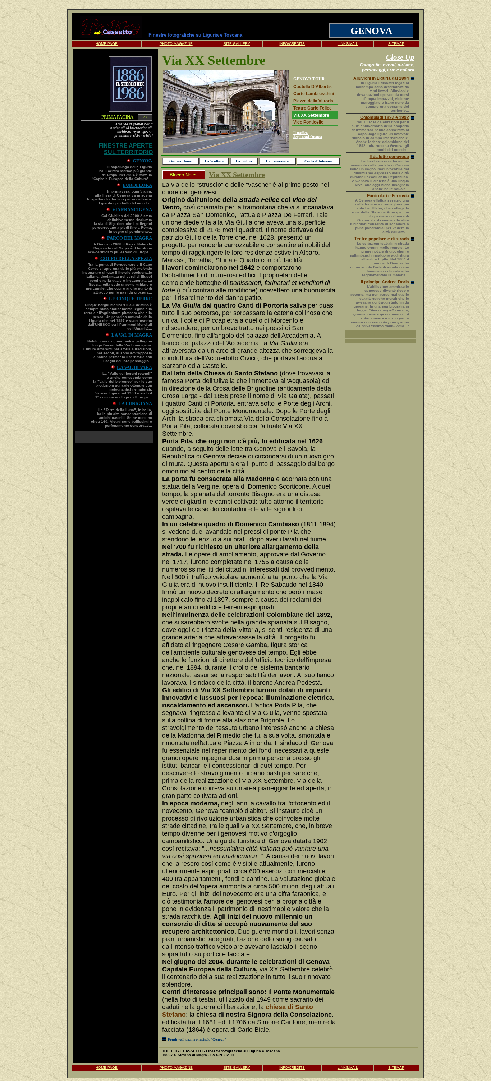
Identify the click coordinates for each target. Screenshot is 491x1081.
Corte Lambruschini (313, 93)
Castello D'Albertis (312, 86)
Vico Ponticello (308, 122)
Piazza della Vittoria (313, 100)
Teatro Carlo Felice (312, 108)
